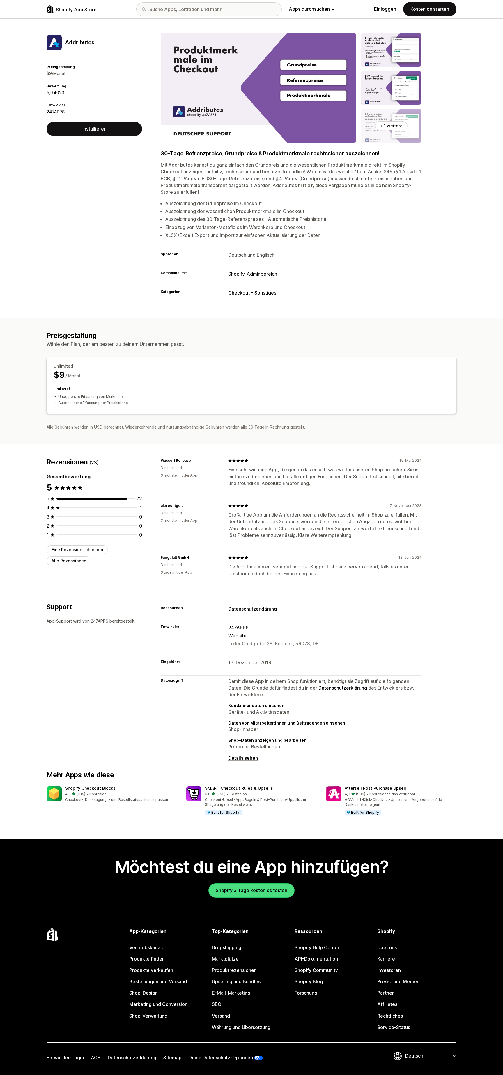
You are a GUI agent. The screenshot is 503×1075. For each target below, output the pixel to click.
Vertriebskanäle (146, 947)
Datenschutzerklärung (252, 609)
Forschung (306, 993)
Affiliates (387, 1004)
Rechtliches (390, 1016)
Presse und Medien (398, 981)
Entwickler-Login (65, 1057)
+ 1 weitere (391, 125)
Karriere (386, 959)
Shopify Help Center (317, 947)
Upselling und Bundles (236, 981)
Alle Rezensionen (69, 560)
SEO (217, 1004)
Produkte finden (147, 959)
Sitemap (172, 1057)
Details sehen (243, 758)
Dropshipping (226, 947)
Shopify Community (316, 970)
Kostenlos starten (429, 9)
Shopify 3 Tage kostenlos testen (251, 890)
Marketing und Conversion (158, 1004)
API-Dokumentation (316, 959)
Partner (385, 993)
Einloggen (385, 9)
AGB (96, 1057)
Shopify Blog (309, 981)
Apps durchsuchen (309, 9)
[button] (112, 794)
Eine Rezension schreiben (77, 549)
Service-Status (393, 1027)
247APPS (56, 111)
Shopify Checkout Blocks (90, 788)
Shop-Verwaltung (148, 1016)
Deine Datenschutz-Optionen (221, 1057)
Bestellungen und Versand (158, 981)
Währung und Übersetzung (241, 1027)
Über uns (387, 947)
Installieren (94, 129)
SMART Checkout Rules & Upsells (239, 788)
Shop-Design (143, 993)
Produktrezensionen (234, 970)
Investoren (389, 970)
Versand (221, 1016)
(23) (62, 92)
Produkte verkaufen (151, 970)
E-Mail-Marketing (231, 993)
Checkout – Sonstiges (252, 293)
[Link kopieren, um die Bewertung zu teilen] (194, 460)
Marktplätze (225, 959)
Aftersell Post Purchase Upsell (375, 788)
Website (237, 636)
